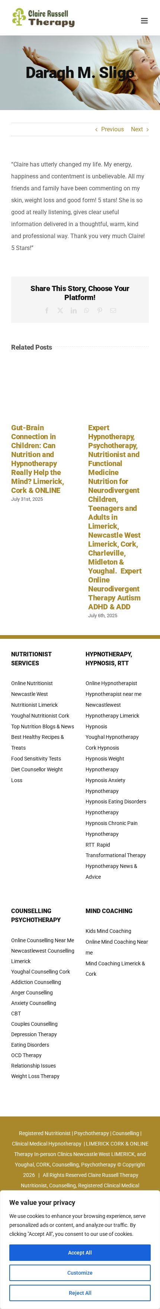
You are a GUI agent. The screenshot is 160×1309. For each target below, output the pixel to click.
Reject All (80, 1293)
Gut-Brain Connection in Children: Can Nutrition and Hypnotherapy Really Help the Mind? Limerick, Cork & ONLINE (37, 459)
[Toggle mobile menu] (145, 21)
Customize (80, 1273)
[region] (80, 1249)
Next (137, 129)
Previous (112, 129)
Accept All (80, 1253)
